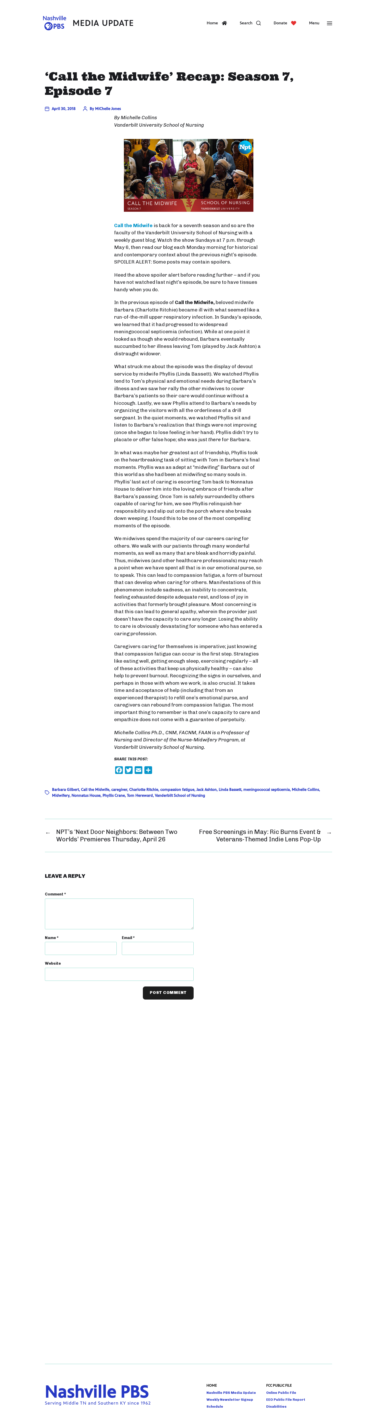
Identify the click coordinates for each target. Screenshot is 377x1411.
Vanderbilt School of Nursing (180, 795)
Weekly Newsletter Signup (229, 1399)
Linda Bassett (230, 789)
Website (53, 963)
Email (128, 937)
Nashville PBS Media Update (231, 1392)
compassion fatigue (177, 789)
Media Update (103, 23)
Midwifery (61, 795)
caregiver (119, 789)
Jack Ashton (206, 789)
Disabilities (276, 1406)
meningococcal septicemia (266, 789)
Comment (55, 894)
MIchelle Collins (305, 789)
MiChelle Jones (108, 108)
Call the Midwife (95, 789)
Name (51, 937)
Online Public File (281, 1392)
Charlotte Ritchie (143, 789)
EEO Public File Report (285, 1399)
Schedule (214, 1406)
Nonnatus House (86, 795)
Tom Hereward (140, 795)
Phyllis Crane (114, 795)
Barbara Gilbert (65, 789)
